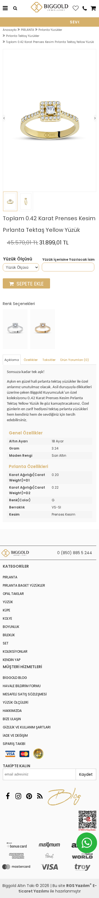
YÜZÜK (8, 602)
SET (6, 643)
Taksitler (49, 360)
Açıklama (11, 360)
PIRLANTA (10, 577)
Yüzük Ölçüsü (17, 259)
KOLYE (7, 618)
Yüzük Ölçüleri (15, 702)
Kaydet (86, 774)
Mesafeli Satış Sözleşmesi (25, 694)
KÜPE (6, 610)
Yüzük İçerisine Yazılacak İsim (68, 259)
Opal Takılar (13, 593)
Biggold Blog (15, 677)
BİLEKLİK (9, 635)
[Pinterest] (29, 796)
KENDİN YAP (11, 659)
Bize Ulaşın (12, 719)
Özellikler (31, 360)
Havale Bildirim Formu (22, 686)
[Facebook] (7, 796)
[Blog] (40, 796)
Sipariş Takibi (14, 743)
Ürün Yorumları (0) (74, 360)
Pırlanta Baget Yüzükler (24, 585)
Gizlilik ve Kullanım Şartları (27, 727)
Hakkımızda (12, 710)
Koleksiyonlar (15, 651)
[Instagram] (18, 796)
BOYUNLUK (11, 626)
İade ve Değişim (15, 735)
